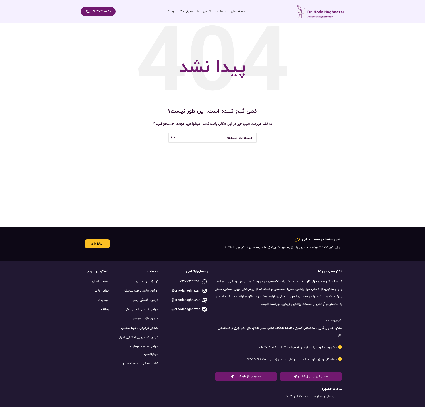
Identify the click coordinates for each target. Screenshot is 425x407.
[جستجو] (173, 138)
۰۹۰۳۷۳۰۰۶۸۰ (101, 11)
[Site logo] (321, 11)
